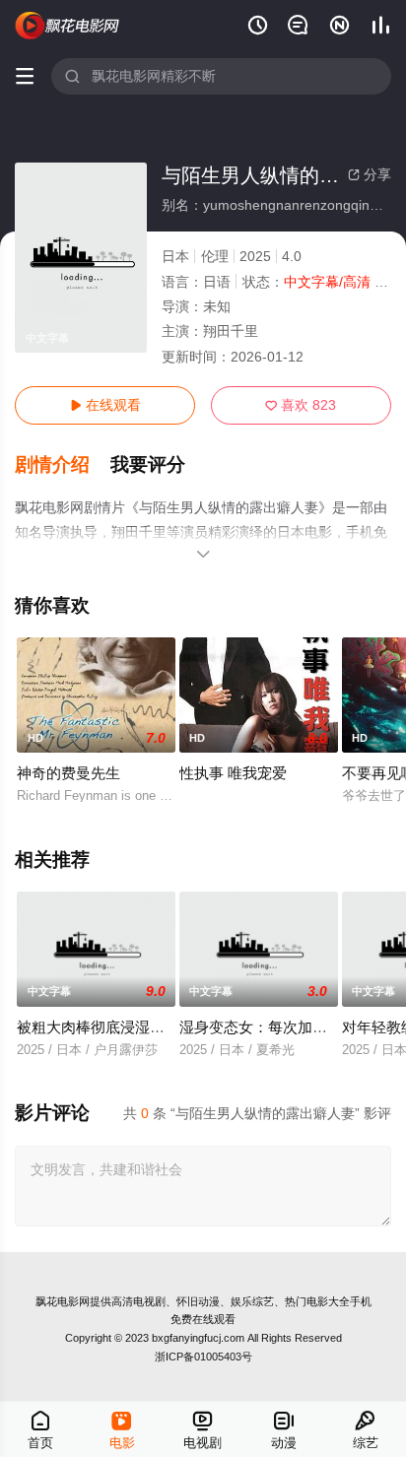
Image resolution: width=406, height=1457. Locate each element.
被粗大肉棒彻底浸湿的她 (98, 1027)
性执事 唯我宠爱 (233, 772)
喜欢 (300, 405)
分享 (369, 174)
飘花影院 (67, 26)
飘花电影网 (62, 1301)
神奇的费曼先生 (68, 772)
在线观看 (105, 405)
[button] (62, 465)
